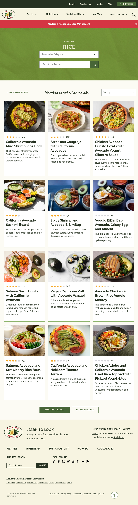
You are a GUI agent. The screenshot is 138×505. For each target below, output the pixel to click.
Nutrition (51, 14)
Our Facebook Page (58, 461)
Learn (95, 433)
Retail (72, 4)
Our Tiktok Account (54, 461)
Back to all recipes (18, 92)
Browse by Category (52, 54)
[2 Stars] (10, 137)
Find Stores (126, 4)
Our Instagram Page (63, 461)
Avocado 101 (117, 14)
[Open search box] (134, 14)
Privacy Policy (66, 493)
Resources (32, 483)
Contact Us (43, 483)
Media (100, 4)
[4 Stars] (16, 137)
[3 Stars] (13, 137)
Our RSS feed (88, 461)
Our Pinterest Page (78, 461)
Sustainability (73, 14)
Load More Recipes (54, 409)
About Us (10, 483)
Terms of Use (54, 493)
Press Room (21, 483)
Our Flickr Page (83, 461)
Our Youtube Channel (73, 461)
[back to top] (114, 495)
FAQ (110, 4)
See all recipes (85, 409)
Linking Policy (98, 493)
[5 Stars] (19, 137)
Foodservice (86, 4)
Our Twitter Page (68, 461)
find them (118, 437)
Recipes (31, 14)
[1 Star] (7, 137)
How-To (96, 14)
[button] (114, 495)
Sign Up (42, 465)
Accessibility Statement (82, 493)
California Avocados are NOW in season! (69, 24)
